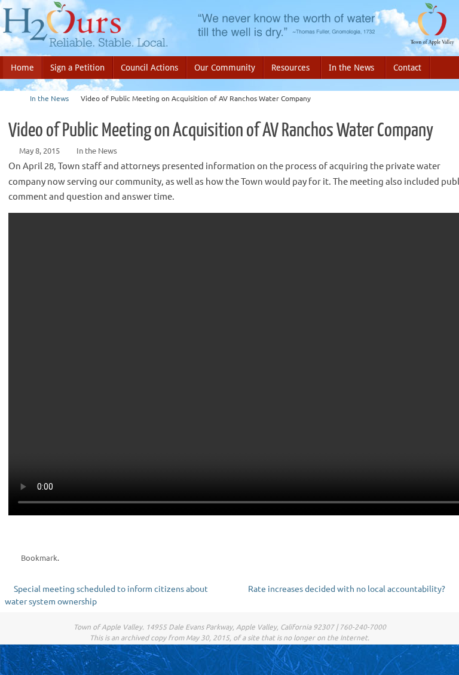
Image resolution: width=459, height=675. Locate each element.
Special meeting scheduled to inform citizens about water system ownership (106, 594)
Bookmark (39, 557)
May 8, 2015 (39, 150)
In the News (49, 98)
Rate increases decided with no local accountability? (347, 588)
